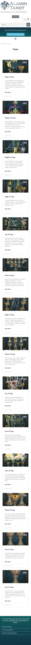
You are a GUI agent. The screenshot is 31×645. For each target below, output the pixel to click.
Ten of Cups (9, 234)
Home (2, 44)
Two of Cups (9, 549)
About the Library (7, 627)
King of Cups (9, 77)
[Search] (28, 25)
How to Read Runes (8, 630)
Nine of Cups (9, 275)
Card (6, 44)
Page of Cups (9, 196)
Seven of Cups (10, 354)
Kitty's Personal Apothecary (10, 633)
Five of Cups (9, 431)
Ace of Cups (9, 587)
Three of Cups (10, 510)
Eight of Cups (9, 315)
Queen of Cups (10, 118)
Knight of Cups (10, 157)
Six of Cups (9, 393)
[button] (15, 38)
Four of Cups (9, 471)
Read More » (8, 92)
